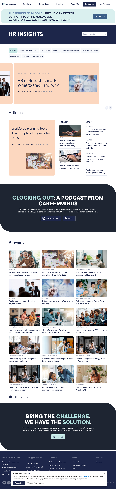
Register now (100, 16)
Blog (25, 73)
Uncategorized (38, 56)
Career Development (33, 470)
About (74, 457)
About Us (75, 4)
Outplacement (15, 56)
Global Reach (44, 4)
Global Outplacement (9, 468)
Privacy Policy (84, 477)
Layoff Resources (55, 465)
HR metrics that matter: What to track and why (39, 83)
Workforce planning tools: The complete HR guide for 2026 (31, 133)
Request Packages (8, 474)
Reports (26, 56)
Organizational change (90, 50)
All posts (13, 50)
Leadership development (70, 50)
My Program (105, 4)
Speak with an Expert (79, 465)
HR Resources (54, 457)
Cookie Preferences (35, 483)
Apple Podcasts (52, 218)
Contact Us (89, 4)
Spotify (71, 218)
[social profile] (4, 482)
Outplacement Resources (58, 462)
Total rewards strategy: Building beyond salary (95, 171)
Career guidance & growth (29, 50)
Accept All (19, 483)
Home (20, 73)
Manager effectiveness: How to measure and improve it (95, 159)
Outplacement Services (11, 457)
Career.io (99, 462)
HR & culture (45, 50)
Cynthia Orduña (41, 144)
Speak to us (58, 437)
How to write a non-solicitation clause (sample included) (67, 143)
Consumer (99, 457)
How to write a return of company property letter (69, 166)
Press (74, 468)
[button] (106, 108)
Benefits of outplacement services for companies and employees (96, 132)
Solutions (27, 4)
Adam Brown (46, 91)
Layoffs (55, 50)
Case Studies (6, 471)
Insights (59, 4)
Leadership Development (34, 467)
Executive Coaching (32, 464)
